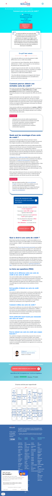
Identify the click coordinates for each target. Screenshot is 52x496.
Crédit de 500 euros (20, 447)
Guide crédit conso (32, 454)
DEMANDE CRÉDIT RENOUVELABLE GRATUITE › (26, 26)
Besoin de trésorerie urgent (27, 450)
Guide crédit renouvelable (33, 464)
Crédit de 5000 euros (20, 456)
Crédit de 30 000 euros (20, 460)
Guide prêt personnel (33, 450)
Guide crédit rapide (32, 459)
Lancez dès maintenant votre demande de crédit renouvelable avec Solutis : (24, 200)
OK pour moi (23, 489)
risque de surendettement (18, 190)
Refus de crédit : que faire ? (27, 467)
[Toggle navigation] (6, 3)
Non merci (6, 489)
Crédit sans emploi (26, 463)
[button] (3, 494)
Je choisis (15, 489)
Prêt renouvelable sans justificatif (27, 445)
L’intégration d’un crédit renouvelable (18, 157)
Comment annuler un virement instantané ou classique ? (34, 413)
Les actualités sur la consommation (33, 469)
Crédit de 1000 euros (20, 451)
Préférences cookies (40, 471)
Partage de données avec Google (9, 484)
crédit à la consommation (24, 160)
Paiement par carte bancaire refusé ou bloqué (35, 397)
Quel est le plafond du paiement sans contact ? (29, 413)
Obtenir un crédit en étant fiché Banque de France (27, 456)
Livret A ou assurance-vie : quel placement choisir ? (40, 413)
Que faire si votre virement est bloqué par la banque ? (14, 397)
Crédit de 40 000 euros (20, 465)
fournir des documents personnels (26, 247)
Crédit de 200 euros (20, 443)
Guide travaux (32, 443)
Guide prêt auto (33, 447)
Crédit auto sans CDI (27, 491)
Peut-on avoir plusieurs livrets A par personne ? (24, 413)
